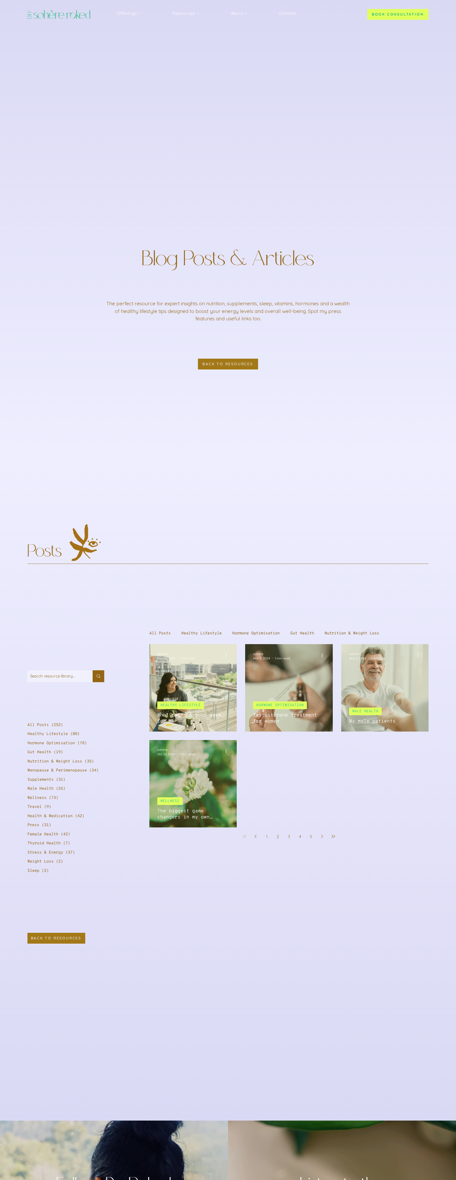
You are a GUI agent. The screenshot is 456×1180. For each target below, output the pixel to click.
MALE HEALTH (365, 711)
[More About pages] (246, 13)
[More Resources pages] (198, 13)
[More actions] (228, 656)
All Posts (160, 633)
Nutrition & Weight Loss (352, 633)
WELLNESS (169, 801)
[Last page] (333, 836)
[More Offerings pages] (140, 13)
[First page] (244, 836)
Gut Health (302, 633)
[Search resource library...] (98, 676)
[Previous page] (255, 836)
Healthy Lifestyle (201, 633)
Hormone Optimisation (256, 633)
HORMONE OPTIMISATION (280, 705)
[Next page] (322, 836)
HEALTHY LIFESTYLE (180, 705)
